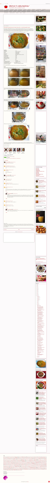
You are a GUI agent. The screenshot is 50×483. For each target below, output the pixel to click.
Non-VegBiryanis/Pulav (39, 9)
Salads (26, 466)
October (38, 298)
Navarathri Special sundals (23, 463)
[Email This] (6, 157)
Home (4, 9)
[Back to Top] (49, 482)
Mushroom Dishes (10, 463)
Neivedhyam (33, 463)
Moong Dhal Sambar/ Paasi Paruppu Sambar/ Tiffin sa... (40, 310)
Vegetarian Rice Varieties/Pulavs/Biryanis (40, 176)
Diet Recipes (45, 458)
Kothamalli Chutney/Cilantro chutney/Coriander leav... (40, 318)
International (19, 460)
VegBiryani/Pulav (44, 9)
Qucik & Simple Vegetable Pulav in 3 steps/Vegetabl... (40, 333)
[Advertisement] (12, 1)
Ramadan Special (42, 465)
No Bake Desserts (37, 463)
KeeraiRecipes (15, 10)
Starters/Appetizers (12, 9)
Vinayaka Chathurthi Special (26, 469)
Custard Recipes (23, 458)
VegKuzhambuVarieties (6, 10)
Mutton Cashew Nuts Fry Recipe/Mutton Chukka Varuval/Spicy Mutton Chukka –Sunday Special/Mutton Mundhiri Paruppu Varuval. (42, 181)
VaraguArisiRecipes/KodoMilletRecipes (36, 468)
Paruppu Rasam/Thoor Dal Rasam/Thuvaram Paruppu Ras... (40, 326)
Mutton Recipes (13, 463)
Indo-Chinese (16, 460)
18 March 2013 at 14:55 (9, 179)
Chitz (6, 179)
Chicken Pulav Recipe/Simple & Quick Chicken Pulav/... (40, 354)
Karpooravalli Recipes (36, 460)
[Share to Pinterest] (9, 157)
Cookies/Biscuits (19, 458)
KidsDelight (23, 461)
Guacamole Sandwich (39, 346)
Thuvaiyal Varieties (5, 468)
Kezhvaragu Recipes (19, 461)
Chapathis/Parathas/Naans (43, 457)
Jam (26, 460)
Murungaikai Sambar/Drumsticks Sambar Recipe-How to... (40, 321)
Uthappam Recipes (17, 468)
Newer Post (5, 229)
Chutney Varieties (15, 458)
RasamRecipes (24, 10)
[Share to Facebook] (8, 157)
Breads (14, 457)
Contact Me (24, 12)
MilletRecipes (10, 11)
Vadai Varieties (21, 468)
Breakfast (16, 9)
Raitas (35, 465)
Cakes (23, 457)
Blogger (28, 481)
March (38, 304)
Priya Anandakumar (8, 175)
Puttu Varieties (29, 465)
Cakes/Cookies (19, 11)
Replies (7, 192)
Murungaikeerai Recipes (5, 463)
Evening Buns (38, 353)
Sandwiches (34, 466)
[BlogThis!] (7, 157)
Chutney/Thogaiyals (20, 9)
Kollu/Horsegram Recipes (31, 461)
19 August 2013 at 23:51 (15, 193)
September (38, 299)
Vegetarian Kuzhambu (14, 469)
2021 (37, 288)
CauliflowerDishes (35, 457)
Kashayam (5, 461)
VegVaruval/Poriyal (20, 10)
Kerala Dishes (12, 461)
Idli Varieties (9, 460)
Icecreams (6, 460)
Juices (28, 460)
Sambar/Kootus (11, 10)
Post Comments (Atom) (20, 231)
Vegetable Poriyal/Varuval (8, 469)
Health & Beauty (28, 11)
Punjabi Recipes (26, 465)
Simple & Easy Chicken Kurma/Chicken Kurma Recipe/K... (40, 349)
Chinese (12, 458)
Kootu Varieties (44, 461)
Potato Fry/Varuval (39, 341)
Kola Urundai (27, 461)
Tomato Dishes (9, 468)
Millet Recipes (37, 462)
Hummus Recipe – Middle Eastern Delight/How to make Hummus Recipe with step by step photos (42, 186)
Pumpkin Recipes (23, 465)
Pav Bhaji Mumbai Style (39, 319)
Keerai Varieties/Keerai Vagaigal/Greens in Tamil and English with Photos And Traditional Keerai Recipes (42, 398)
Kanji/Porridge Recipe (32, 460)
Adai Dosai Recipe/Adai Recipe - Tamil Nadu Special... (40, 345)
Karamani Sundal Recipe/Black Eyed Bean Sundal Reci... (40, 324)
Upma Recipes (13, 468)
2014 (37, 294)
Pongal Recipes (45, 464)
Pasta (19, 464)
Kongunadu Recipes (40, 461)
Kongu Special (36, 461)
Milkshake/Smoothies (33, 462)
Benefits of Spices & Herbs (12, 12)
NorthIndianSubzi (28, 10)
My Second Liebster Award (39, 311)
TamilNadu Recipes (19, 158)
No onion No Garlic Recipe (41, 463)
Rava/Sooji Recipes (12, 466)
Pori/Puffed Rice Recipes (6, 465)
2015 (37, 293)
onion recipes (45, 469)
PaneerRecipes (33, 10)
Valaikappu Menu (25, 468)
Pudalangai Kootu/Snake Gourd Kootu (40, 350)
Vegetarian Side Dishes (20, 469)
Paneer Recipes (8, 464)
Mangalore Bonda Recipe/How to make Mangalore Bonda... (40, 340)
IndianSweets (12, 460)
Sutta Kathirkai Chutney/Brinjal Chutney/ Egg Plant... (40, 317)
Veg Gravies (42, 468)
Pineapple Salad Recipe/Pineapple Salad (40, 315)
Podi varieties (41, 464)
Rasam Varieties (37, 173)
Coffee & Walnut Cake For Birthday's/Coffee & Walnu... (40, 330)
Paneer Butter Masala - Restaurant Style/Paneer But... (40, 352)
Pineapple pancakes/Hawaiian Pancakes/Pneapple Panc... (40, 314)
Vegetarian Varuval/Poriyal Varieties (39, 174)
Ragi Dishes (33, 465)
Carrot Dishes (31, 457)
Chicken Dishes (9, 458)
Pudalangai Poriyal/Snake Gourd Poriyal (40, 322)
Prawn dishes (19, 465)
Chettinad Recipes (5, 458)
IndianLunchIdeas (37, 10)
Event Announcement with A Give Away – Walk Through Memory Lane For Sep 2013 (42, 429)
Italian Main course (23, 460)
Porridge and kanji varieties (11, 465)
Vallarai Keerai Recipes (30, 468)
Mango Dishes (12, 462)
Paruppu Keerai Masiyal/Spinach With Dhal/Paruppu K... (40, 312)
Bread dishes (11, 457)
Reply (6, 198)
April (37, 303)
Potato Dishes (16, 465)
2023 (37, 286)
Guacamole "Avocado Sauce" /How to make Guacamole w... (40, 347)
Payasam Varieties (23, 464)
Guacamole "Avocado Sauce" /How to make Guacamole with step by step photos (42, 191)
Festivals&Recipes (42, 10)
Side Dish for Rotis (42, 466)
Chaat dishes (39, 457)
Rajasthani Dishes (38, 465)
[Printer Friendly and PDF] (5, 157)
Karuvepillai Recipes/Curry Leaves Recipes (43, 460)
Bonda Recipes (8, 457)
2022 (37, 287)
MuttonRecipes (29, 9)
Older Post (32, 229)
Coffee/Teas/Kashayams (34, 11)
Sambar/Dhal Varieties (14, 158)
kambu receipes (40, 469)
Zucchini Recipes (36, 469)
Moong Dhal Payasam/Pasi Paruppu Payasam (40, 331)
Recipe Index (8, 9)
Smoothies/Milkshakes (24, 11)
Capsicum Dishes (27, 457)
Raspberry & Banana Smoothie (40, 306)
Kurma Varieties (37, 172)
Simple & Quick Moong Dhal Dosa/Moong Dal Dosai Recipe (40, 307)
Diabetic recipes (41, 458)
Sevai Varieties (38, 466)
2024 (37, 285)
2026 (37, 284)
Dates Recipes (30, 458)
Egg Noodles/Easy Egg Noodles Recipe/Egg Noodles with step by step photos (42, 201)
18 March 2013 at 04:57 (13, 175)
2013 (37, 295)
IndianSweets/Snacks (6, 11)
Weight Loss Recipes (32, 469)
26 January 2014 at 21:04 (15, 209)
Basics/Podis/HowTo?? (6, 12)
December (38, 296)
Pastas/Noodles (14, 11)
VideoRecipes (17, 12)
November (38, 297)
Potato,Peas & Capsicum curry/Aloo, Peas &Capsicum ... (40, 334)
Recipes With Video (23, 466)
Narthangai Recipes (18, 463)
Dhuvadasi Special (36, 458)
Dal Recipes (27, 458)
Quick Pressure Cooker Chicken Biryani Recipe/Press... (40, 327)
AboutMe (21, 12)
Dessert (33, 458)
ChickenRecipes (24, 9)
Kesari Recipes (15, 461)
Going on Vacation (39, 305)
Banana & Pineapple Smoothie (40, 338)
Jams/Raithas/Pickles (39, 11)
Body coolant (4, 457)
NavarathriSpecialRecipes (28, 463)
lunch (42, 469)
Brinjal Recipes (20, 457)
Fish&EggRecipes (33, 9)
